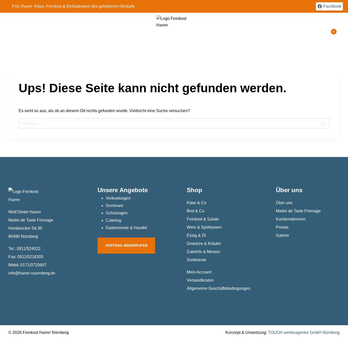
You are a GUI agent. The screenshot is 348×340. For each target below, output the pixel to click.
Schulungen (117, 213)
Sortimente (196, 260)
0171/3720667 (33, 265)
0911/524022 (29, 248)
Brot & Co (195, 211)
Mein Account (199, 272)
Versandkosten (200, 280)
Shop (194, 190)
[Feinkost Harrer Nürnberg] (172, 31)
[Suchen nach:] (174, 123)
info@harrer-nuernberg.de (31, 273)
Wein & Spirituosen (204, 227)
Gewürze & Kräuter (204, 243)
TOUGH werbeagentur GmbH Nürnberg (304, 332)
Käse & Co (196, 203)
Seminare (114, 205)
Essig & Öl (196, 235)
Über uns (284, 203)
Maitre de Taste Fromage (298, 211)
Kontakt (252, 32)
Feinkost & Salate (203, 219)
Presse (282, 227)
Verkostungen (118, 198)
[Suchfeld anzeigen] (315, 31)
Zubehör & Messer (203, 252)
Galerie (282, 235)
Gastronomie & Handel (126, 228)
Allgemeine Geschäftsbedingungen (218, 288)
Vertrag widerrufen (126, 245)
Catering (113, 220)
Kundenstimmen (290, 219)
